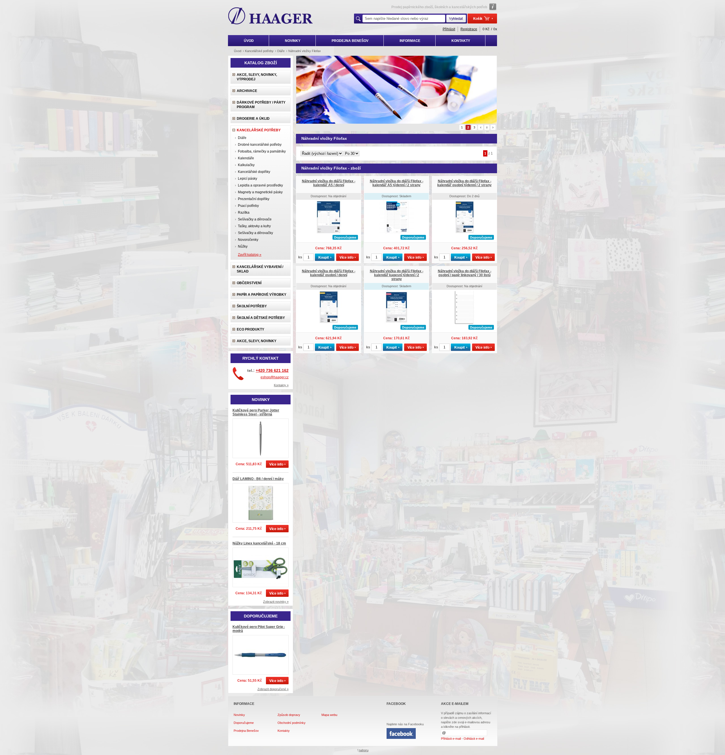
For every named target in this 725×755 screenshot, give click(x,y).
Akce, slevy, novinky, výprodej (257, 77)
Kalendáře (246, 158)
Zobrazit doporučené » (273, 689)
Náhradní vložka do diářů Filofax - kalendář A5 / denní (328, 183)
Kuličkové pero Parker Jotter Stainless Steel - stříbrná (256, 412)
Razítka (244, 213)
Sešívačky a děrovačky (255, 233)
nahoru (363, 750)
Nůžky (243, 246)
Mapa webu (329, 715)
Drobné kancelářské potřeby (260, 145)
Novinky (239, 715)
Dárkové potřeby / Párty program (261, 104)
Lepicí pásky (247, 179)
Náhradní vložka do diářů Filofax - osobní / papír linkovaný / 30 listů (464, 273)
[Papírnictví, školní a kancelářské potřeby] (270, 16)
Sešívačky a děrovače (255, 219)
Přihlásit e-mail (451, 738)
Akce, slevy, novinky (256, 341)
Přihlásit (449, 29)
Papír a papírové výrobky (261, 295)
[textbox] (403, 18)
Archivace (247, 91)
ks (300, 257)
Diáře (242, 138)
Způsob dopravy (289, 715)
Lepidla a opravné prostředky (260, 185)
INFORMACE (410, 41)
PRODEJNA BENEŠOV (350, 41)
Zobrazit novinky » (276, 601)
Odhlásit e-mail (474, 738)
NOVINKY (292, 41)
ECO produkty (250, 329)
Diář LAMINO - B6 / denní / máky (258, 479)
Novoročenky (248, 240)
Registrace (468, 29)
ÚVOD (249, 41)
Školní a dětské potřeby (261, 318)
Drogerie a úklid (253, 119)
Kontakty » (281, 385)
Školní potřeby (252, 306)
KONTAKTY (460, 41)
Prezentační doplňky (253, 199)
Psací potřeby (248, 206)
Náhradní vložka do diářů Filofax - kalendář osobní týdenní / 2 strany (464, 183)
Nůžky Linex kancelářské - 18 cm (259, 543)
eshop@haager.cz (275, 377)
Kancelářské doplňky (254, 172)
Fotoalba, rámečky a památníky (262, 151)
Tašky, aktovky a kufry (254, 226)
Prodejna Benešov (246, 730)
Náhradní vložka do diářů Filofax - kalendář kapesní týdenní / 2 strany (396, 275)
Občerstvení (249, 283)
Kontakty (284, 730)
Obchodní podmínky (292, 722)
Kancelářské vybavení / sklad (260, 269)
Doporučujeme (244, 722)
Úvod (237, 51)
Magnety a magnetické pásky (260, 192)
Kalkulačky (246, 165)
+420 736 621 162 (272, 370)
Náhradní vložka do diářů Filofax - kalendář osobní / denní (328, 273)
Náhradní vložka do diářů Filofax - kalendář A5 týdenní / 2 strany (396, 183)
